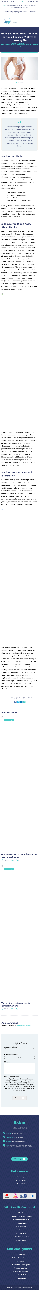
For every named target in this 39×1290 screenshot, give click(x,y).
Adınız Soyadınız (11, 1047)
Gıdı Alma (22, 1230)
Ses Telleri (22, 1275)
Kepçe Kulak (22, 1233)
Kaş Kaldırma (22, 1223)
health (28, 698)
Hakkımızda (22, 1180)
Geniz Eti (22, 1261)
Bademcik (22, 1254)
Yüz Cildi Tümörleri (22, 1237)
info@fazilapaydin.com (15, 1141)
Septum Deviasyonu (22, 1271)
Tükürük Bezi (21, 1278)
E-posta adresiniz (11, 1054)
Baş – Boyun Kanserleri (22, 1258)
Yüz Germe (22, 1226)
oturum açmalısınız (24, 1025)
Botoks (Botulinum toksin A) (22, 1216)
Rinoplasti (21, 1213)
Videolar (22, 1183)
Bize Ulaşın (18, 1159)
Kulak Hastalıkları (22, 1268)
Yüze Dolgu (22, 1240)
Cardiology (9, 720)
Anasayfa (22, 1177)
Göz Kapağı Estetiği (22, 1219)
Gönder (18, 1098)
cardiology (11, 698)
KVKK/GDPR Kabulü (12, 1077)
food (20, 698)
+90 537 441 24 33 (14, 1133)
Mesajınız (8, 1062)
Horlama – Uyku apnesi (22, 1264)
